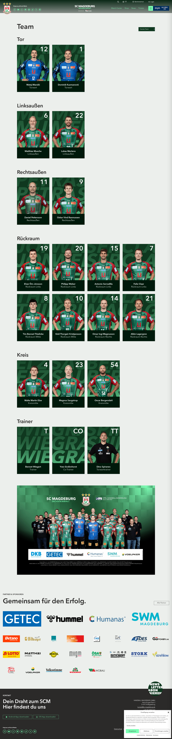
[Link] (33, 86)
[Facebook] (25, 9)
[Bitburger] (32, 638)
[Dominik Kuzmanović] (68, 70)
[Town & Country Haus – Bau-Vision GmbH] (11, 670)
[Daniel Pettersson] (33, 203)
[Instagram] (14, 9)
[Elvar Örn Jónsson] (33, 269)
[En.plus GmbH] (117, 638)
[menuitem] (126, 2)
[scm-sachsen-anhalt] (85, 8)
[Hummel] (65, 619)
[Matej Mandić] (33, 70)
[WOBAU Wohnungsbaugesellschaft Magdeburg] (96, 670)
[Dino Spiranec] (103, 452)
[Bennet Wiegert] (33, 452)
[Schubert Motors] (117, 654)
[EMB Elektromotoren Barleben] (96, 638)
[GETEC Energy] (22, 619)
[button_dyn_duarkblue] (161, 8)
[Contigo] (54, 638)
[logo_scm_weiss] (7, 8)
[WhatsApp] (21, 9)
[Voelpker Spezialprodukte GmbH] (32, 670)
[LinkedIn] (39, 9)
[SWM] (150, 619)
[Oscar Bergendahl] (103, 386)
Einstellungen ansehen (161, 731)
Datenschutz (149, 735)
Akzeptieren (132, 731)
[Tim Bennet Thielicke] (33, 320)
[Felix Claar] (139, 269)
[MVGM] (75, 654)
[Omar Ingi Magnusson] (103, 320)
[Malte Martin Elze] (33, 386)
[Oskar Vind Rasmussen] (68, 203)
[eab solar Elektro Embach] (75, 638)
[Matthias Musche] (33, 137)
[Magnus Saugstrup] (68, 386)
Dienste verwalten (131, 725)
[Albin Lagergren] (139, 320)
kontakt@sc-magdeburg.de (146, 707)
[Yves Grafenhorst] (68, 452)
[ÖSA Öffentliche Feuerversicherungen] (96, 654)
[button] (168, 712)
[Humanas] (107, 619)
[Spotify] (29, 9)
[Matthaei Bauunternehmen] (32, 654)
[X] (36, 9)
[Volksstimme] (54, 670)
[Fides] (139, 638)
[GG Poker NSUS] (160, 638)
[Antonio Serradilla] (103, 269)
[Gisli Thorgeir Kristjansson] (68, 320)
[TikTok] (32, 9)
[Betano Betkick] (11, 638)
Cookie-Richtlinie (141, 735)
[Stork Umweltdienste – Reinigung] (139, 654)
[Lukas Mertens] (68, 137)
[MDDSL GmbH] (54, 654)
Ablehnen (146, 731)
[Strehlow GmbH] (160, 654)
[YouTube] (18, 9)
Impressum (155, 735)
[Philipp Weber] (68, 269)
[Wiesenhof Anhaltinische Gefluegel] (75, 670)
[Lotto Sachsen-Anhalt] (11, 654)
